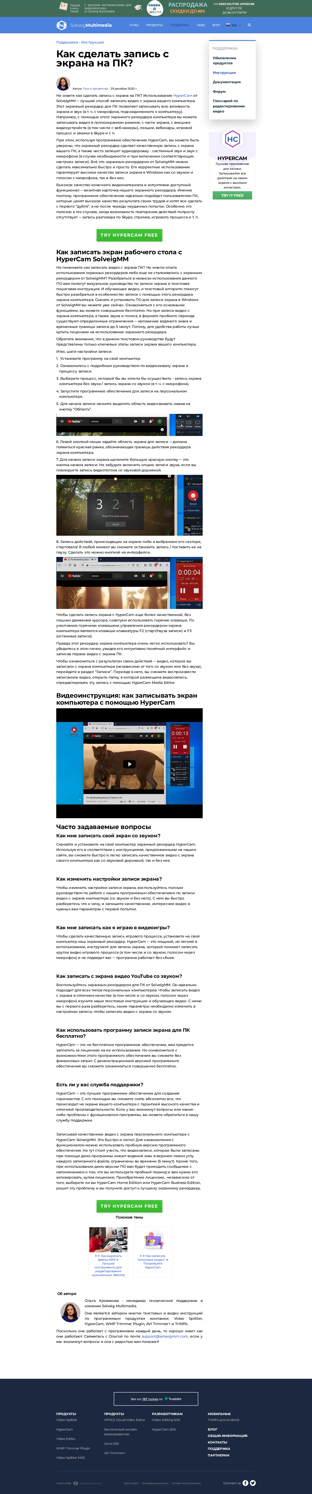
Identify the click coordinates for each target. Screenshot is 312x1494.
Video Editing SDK (166, 1420)
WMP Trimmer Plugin (73, 1448)
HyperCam (183, 95)
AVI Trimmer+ (115, 1453)
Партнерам (218, 1455)
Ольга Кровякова (95, 88)
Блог (216, 25)
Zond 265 (111, 1444)
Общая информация (227, 1436)
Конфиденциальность (155, 1483)
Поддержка (179, 25)
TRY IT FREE (232, 195)
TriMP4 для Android (223, 1420)
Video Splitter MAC (70, 1458)
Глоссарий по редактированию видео (229, 106)
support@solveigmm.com (165, 1336)
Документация (227, 82)
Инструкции (92, 42)
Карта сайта (131, 1483)
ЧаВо (201, 25)
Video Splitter (66, 1420)
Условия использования (186, 1483)
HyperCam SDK (164, 1429)
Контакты (217, 1442)
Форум (219, 91)
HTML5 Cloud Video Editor (124, 1420)
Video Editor (66, 1439)
